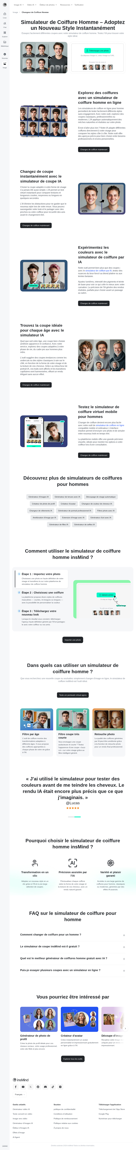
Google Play (104, 1114)
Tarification (78, 5)
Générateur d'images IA (23, 1123)
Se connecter (5, 1146)
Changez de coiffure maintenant (93, 149)
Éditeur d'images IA (21, 1128)
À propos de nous (61, 1128)
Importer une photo (73, 640)
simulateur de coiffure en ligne (110, 425)
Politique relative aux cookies (66, 1123)
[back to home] (4, 4)
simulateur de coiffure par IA (98, 271)
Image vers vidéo (20, 1118)
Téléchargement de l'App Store (112, 1109)
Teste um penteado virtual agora (72, 695)
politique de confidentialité (64, 1109)
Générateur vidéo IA (21, 1109)
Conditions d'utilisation (63, 1114)
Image (15, 12)
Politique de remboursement (65, 1118)
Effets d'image (19, 1132)
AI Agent (16, 1137)
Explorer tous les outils (72, 1059)
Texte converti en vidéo (22, 1114)
